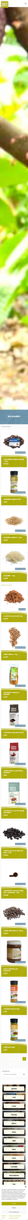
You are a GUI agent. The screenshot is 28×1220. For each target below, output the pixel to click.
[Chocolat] (14, 1115)
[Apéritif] (14, 1089)
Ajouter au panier (20, 452)
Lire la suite (22, 609)
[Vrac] (14, 1184)
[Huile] (14, 1141)
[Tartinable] (14, 1167)
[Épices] (14, 1123)
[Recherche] (24, 1074)
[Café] (14, 1097)
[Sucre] (14, 1158)
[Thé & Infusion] (14, 1175)
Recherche (6, 1071)
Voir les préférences (14, 1212)
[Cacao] (14, 1106)
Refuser (14, 1207)
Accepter (14, 1203)
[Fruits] (14, 1132)
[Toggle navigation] (26, 4)
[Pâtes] (14, 1149)
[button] (25, 1186)
